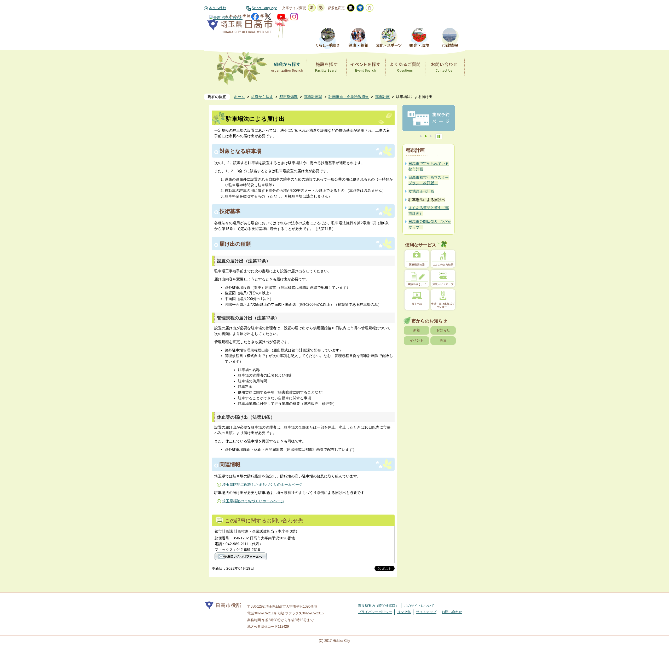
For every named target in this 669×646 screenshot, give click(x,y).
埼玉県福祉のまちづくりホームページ (253, 501)
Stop (438, 136)
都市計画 (382, 97)
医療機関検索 (417, 264)
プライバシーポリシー (375, 612)
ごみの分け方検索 (442, 264)
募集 (443, 340)
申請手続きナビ (417, 284)
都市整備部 (288, 97)
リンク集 (404, 612)
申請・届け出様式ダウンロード (443, 305)
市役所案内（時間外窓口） (378, 606)
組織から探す (262, 97)
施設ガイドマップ (442, 284)
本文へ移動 (217, 8)
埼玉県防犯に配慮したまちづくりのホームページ (262, 484)
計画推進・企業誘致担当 (348, 97)
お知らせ (443, 330)
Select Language (264, 8)
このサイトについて (419, 606)
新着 (416, 330)
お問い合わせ (452, 612)
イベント (416, 340)
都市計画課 (313, 97)
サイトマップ (426, 612)
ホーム (239, 97)
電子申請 (417, 303)
